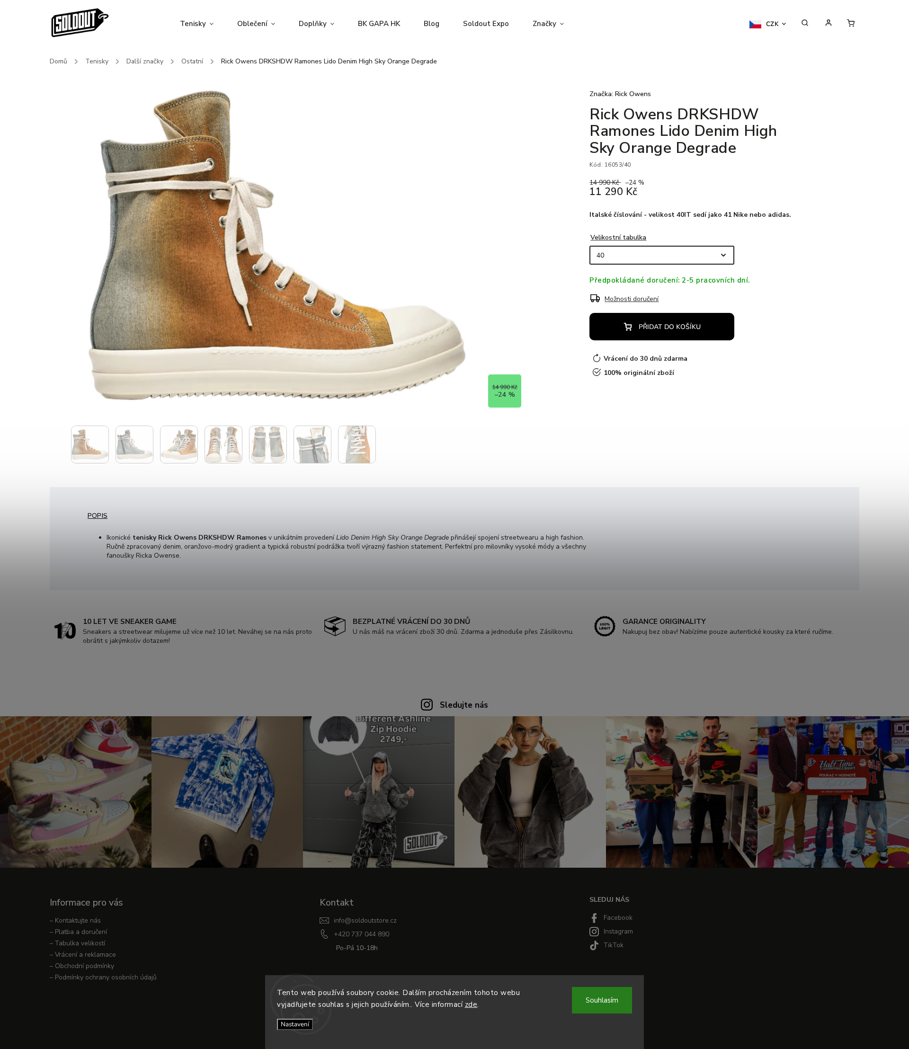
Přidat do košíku (670, 326)
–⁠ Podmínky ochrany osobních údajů (103, 977)
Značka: (620, 93)
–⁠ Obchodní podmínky (82, 965)
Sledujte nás (464, 705)
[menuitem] (202, 23)
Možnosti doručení (632, 298)
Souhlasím (602, 1000)
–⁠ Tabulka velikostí (77, 943)
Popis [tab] (97, 515)
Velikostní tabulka (618, 237)
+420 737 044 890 (361, 934)
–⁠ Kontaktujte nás (75, 920)
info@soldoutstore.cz (365, 920)
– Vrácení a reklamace (83, 954)
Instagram (618, 931)
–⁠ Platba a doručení (78, 931)
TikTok (614, 945)
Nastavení (295, 1024)
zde (471, 1004)
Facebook (618, 917)
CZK (772, 24)
